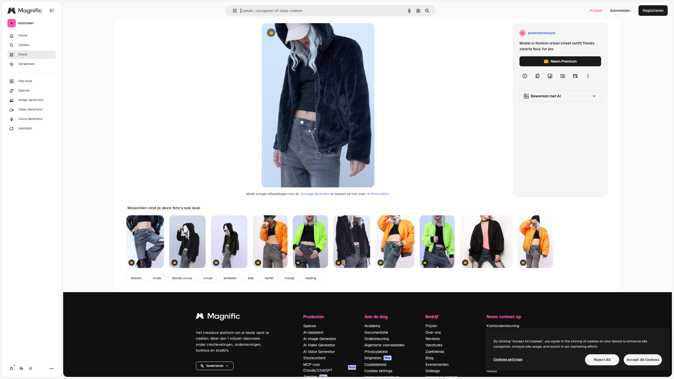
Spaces (309, 325)
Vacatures (433, 345)
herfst (269, 278)
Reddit (492, 370)
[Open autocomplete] (232, 11)
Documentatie (376, 332)
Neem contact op (504, 316)
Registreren (653, 10)
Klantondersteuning (503, 325)
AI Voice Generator (319, 351)
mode (157, 278)
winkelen (230, 278)
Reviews (432, 338)
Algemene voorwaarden (384, 345)
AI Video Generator (319, 345)
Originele (296, 33)
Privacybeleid (376, 351)
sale (251, 278)
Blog (429, 358)
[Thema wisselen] (30, 368)
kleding (310, 278)
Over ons (433, 332)
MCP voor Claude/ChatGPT (329, 367)
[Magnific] (218, 317)
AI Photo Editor (378, 194)
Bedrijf (431, 316)
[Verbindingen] (11, 368)
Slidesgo (432, 370)
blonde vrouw (182, 278)
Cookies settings (378, 370)
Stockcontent (314, 358)
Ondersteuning (376, 338)
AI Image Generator (315, 194)
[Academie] (21, 368)
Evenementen (437, 364)
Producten (313, 316)
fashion (136, 278)
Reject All (602, 359)
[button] (215, 366)
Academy (372, 325)
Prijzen (596, 10)
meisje (289, 278)
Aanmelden (620, 10)
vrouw (207, 278)
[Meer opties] (588, 76)
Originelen (377, 358)
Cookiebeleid (375, 364)
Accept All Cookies (643, 359)
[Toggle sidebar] (51, 10)
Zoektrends (434, 351)
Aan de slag (376, 316)
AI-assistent (313, 332)
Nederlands (214, 366)
